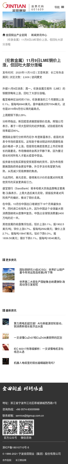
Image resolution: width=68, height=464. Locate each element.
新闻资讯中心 (39, 35)
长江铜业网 (21, 460)
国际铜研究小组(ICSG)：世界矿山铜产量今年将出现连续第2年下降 (42, 271)
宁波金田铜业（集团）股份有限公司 (39, 454)
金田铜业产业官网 (16, 35)
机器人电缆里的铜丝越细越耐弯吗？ (35, 363)
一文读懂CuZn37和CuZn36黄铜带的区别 (38, 337)
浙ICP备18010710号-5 (15, 447)
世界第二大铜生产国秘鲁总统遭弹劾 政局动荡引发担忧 (42, 283)
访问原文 (37, 77)
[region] (34, 20)
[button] (57, 7)
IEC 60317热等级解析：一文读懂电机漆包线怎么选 (38, 350)
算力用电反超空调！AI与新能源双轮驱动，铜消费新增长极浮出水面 (39, 324)
